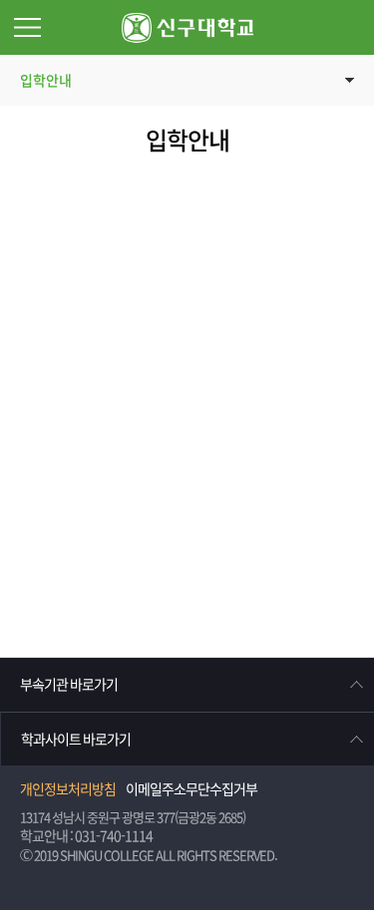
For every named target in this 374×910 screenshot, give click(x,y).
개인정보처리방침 (68, 789)
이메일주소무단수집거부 (191, 789)
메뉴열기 (27, 27)
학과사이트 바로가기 (76, 740)
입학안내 (46, 81)
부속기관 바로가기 (69, 685)
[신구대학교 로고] (187, 27)
